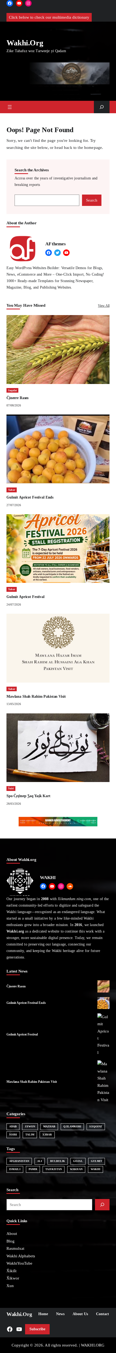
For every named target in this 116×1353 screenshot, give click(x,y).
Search (91, 200)
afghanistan (19, 1161)
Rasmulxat (15, 1248)
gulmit (97, 1161)
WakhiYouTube (19, 1263)
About (11, 1233)
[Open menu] (9, 107)
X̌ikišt (11, 1271)
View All (104, 306)
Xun (10, 1286)
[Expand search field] (102, 107)
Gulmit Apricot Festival (25, 597)
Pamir (33, 1169)
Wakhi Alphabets (20, 1256)
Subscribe (37, 1329)
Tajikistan (53, 1169)
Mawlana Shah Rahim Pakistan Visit (36, 696)
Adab (13, 1126)
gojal (78, 1161)
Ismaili (15, 1169)
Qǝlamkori (72, 1126)
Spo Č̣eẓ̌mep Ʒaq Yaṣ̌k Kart (28, 796)
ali (39, 1161)
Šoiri (11, 788)
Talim (30, 1134)
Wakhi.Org (24, 43)
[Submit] (102, 1204)
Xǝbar (11, 489)
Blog (10, 1241)
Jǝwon (30, 1126)
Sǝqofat (12, 390)
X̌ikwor (12, 1278)
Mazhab (49, 1126)
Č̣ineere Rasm (17, 398)
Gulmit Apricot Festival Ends (29, 497)
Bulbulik (57, 1161)
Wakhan (76, 1169)
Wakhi (96, 1169)
